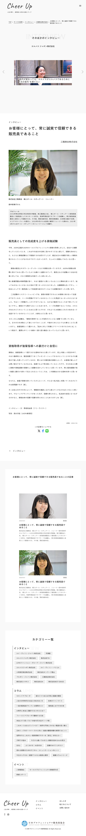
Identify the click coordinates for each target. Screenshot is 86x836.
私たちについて (65, 804)
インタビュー (29, 22)
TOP (10, 22)
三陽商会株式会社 (42, 22)
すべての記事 (18, 22)
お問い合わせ (64, 807)
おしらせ (62, 801)
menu (80, 5)
